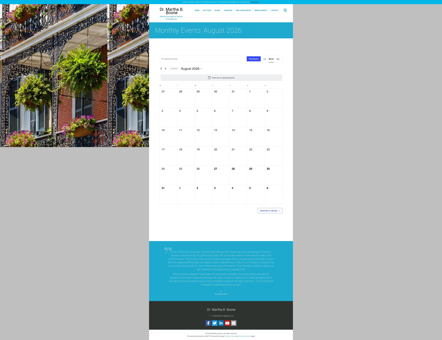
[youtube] (227, 323)
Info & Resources (243, 10)
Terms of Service (244, 336)
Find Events (253, 59)
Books (217, 10)
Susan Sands (221, 287)
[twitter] (214, 323)
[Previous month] (161, 68)
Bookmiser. (254, 2)
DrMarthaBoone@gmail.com (223, 316)
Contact (275, 10)
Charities (228, 10)
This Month (173, 68)
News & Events (261, 10)
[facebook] (208, 323)
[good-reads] (233, 323)
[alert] (221, 77)
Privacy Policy (230, 336)
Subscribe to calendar (268, 210)
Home (197, 10)
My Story (207, 10)
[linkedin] (221, 323)
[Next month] (165, 68)
